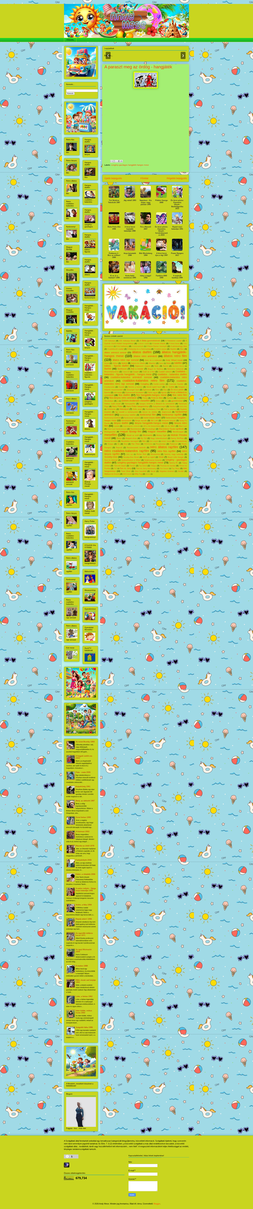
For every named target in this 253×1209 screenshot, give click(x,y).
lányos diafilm (121, 423)
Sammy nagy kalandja (173, 454)
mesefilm (110, 435)
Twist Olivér (126, 471)
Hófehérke (111, 409)
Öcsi (125, 444)
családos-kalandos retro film (144, 380)
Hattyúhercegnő (159, 406)
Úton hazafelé (141, 471)
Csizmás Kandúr (176, 384)
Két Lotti (154, 421)
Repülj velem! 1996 (84, 919)
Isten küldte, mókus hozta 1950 (84, 1011)
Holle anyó (137, 409)
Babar (161, 363)
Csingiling (144, 384)
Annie (106, 363)
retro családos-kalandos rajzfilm (126, 451)
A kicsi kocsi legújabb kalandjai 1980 (130, 229)
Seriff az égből (149, 457)
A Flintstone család (173, 341)
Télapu (153, 466)
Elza (165, 390)
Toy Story (176, 468)
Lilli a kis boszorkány (151, 426)
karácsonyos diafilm (152, 418)
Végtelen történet (166, 471)
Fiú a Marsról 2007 (145, 228)
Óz (118, 444)
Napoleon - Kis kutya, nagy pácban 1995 (146, 202)
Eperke (107, 392)
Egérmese (147, 390)
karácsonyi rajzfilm (172, 414)
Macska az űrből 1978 (85, 846)
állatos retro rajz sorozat (126, 360)
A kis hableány (122, 346)
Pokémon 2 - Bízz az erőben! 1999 (114, 255)
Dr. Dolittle (170, 387)
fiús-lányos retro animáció (123, 398)
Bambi (165, 366)
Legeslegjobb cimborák (131, 426)
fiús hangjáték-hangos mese (151, 395)
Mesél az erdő (132, 435)
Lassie (116, 426)
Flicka (145, 398)
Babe (168, 363)
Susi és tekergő (111, 460)
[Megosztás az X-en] (116, 161)
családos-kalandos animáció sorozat (131, 377)
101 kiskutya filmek (127, 341)
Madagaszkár (110, 432)
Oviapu (110, 444)
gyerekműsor (177, 401)
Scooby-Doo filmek (131, 457)
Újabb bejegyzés (113, 178)
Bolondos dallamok (175, 369)
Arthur (115, 363)
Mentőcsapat (178, 432)
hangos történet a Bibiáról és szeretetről (156, 404)
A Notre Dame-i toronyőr (156, 346)
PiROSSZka (148, 444)
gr (118, 401)
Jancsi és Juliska (149, 412)
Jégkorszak (166, 412)
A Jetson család (143, 343)
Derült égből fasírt (154, 387)
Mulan (119, 438)
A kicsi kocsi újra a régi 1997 (161, 254)
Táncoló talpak (120, 466)
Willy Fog (138, 474)
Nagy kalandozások (158, 438)
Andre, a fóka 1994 (84, 905)
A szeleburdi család (115, 349)
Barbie (107, 368)
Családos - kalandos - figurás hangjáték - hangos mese (145, 373)
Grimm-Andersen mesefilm (135, 400)
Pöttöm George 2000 (161, 201)
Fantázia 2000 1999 (161, 277)
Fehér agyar (152, 392)
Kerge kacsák (141, 421)
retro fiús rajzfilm (166, 451)
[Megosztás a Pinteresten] (121, 161)
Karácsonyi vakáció (132, 418)
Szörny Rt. (173, 463)
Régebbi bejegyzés (177, 178)
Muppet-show (131, 438)
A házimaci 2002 (82, 831)
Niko (144, 441)
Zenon (148, 474)
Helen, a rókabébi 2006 (85, 874)
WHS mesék (127, 474)
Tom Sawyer (164, 468)
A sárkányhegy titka (179, 346)
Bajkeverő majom (142, 366)
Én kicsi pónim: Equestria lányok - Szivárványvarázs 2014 (161, 231)
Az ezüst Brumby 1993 (85, 742)
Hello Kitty (183, 406)
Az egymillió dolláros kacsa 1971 (84, 934)
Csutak (121, 387)
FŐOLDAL (70, 40)
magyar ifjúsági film (130, 431)
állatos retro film (175, 356)
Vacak (152, 471)
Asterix (124, 363)
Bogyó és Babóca (155, 369)
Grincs (158, 401)
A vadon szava (160, 349)
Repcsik (119, 448)
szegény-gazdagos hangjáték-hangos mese (130, 165)
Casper (136, 372)
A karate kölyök (158, 343)
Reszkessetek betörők (136, 448)
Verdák (181, 471)
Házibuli (172, 406)
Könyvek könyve (169, 421)
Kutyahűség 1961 (83, 786)
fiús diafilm (124, 395)
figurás (164, 392)
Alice (182, 349)
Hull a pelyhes (170, 409)
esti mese (118, 392)
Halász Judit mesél (112, 404)
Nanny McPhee (177, 438)
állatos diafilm (142, 352)
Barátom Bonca (178, 366)
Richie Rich (141, 454)
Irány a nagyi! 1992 (145, 277)
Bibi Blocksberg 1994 (145, 254)
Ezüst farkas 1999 (83, 817)
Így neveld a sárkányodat (126, 412)
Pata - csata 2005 (83, 772)
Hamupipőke (130, 404)
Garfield (170, 398)
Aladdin (173, 349)
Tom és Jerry (125, 468)
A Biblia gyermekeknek (150, 340)
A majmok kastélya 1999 (177, 277)
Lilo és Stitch (169, 426)
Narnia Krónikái (110, 441)
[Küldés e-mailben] (111, 161)
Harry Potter (117, 406)
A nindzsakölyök (137, 346)
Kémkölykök (126, 421)
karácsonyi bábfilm (128, 415)
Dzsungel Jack (133, 390)
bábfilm (178, 363)
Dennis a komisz (135, 387)
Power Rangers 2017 (177, 254)
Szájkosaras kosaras (153, 460)
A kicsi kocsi (174, 343)
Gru (166, 401)
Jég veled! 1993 (130, 200)
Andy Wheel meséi (174, 360)
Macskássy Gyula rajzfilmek (171, 429)
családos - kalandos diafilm (172, 374)
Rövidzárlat (155, 454)
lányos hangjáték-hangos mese (151, 423)
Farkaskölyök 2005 (84, 860)
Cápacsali (126, 372)
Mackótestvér (136, 429)
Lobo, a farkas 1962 (84, 996)
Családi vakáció (165, 372)
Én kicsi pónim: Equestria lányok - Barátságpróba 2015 (177, 204)
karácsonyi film (148, 414)
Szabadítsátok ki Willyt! (131, 460)
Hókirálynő (124, 409)
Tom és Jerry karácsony (146, 468)
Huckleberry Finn (153, 409)
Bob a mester (137, 369)
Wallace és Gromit (112, 474)
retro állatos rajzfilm (164, 447)
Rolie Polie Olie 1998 (114, 228)
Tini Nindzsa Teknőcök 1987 (114, 201)
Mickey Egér (161, 435)
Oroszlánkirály (181, 441)
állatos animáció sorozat (115, 352)
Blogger (157, 1204)
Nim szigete (154, 441)
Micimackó (147, 435)
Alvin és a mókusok (153, 360)
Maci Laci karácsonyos (117, 429)
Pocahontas (161, 444)
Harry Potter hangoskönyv (137, 406)
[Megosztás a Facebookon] (119, 161)
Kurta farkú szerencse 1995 (130, 277)
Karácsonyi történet (112, 418)
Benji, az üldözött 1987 (85, 801)
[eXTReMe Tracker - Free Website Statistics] (66, 1167)
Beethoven (122, 369)
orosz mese (166, 441)
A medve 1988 (82, 966)
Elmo (157, 390)
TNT (115, 468)
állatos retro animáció (145, 356)
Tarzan (132, 466)
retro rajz (129, 454)
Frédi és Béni (157, 398)
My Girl (144, 438)
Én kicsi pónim (177, 389)
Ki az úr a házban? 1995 (114, 277)
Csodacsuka (109, 387)
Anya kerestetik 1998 (130, 254)
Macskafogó (150, 429)
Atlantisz (152, 363)
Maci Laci (183, 426)
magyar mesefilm (157, 431)
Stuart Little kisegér (175, 457)
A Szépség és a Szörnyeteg (139, 349)
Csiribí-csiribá (159, 384)
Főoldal (144, 178)
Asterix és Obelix (138, 363)
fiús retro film (180, 395)
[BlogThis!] (114, 161)
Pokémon (174, 444)
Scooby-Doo (110, 457)
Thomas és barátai (168, 466)
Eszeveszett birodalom (134, 392)
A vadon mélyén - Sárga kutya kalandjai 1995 (86, 889)
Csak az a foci (149, 372)
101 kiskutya (109, 341)
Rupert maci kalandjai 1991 (177, 228)
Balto (156, 366)
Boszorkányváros (111, 372)
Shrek (161, 457)
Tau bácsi (143, 466)
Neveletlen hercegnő (129, 441)
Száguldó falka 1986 (84, 1027)
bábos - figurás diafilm (116, 366)
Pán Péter (135, 444)
